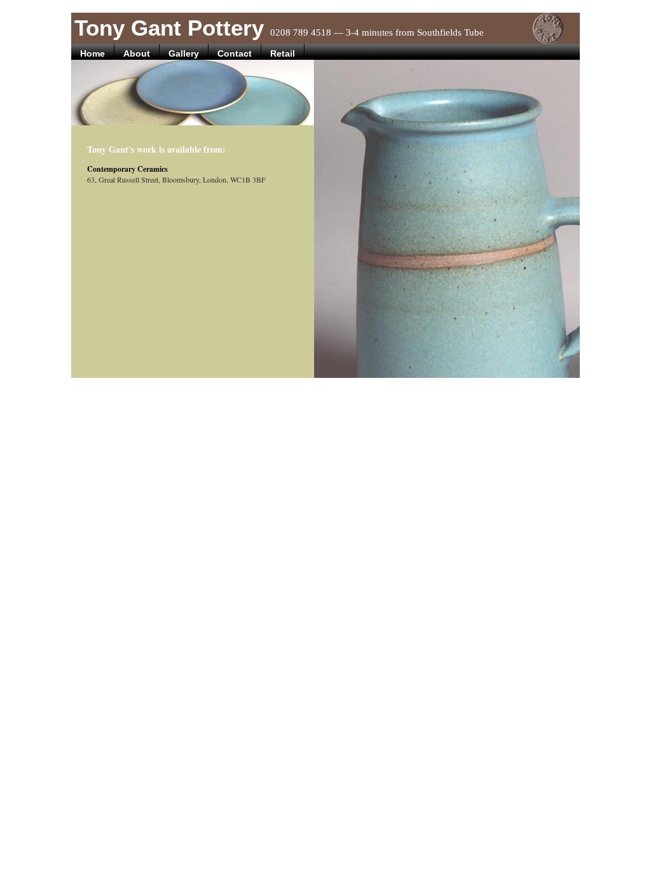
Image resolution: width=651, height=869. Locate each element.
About (136, 53)
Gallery (183, 53)
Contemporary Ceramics (127, 168)
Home (92, 53)
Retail (282, 53)
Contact (234, 53)
